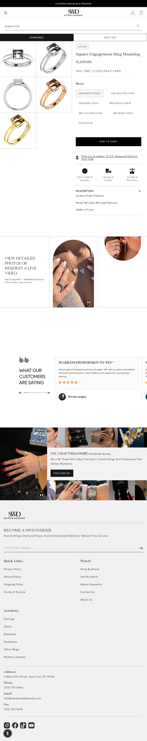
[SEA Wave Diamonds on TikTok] (31, 727)
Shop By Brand (89, 569)
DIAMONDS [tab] (37, 37)
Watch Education (91, 584)
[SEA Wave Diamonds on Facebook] (15, 727)
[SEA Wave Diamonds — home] (73, 13)
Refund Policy (12, 576)
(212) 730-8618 (13, 709)
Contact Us (87, 592)
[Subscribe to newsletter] (141, 548)
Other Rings (11, 649)
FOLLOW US (62, 473)
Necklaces (10, 641)
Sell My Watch (89, 576)
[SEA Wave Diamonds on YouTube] (23, 727)
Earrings (9, 619)
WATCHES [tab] (110, 37)
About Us (86, 599)
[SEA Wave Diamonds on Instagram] (7, 727)
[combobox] (73, 26)
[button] (6, 13)
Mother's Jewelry (15, 657)
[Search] (138, 26)
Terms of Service (14, 592)
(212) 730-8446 (13, 687)
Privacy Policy (12, 569)
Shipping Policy (13, 584)
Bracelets (10, 634)
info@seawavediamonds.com (22, 698)
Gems (7, 626)
